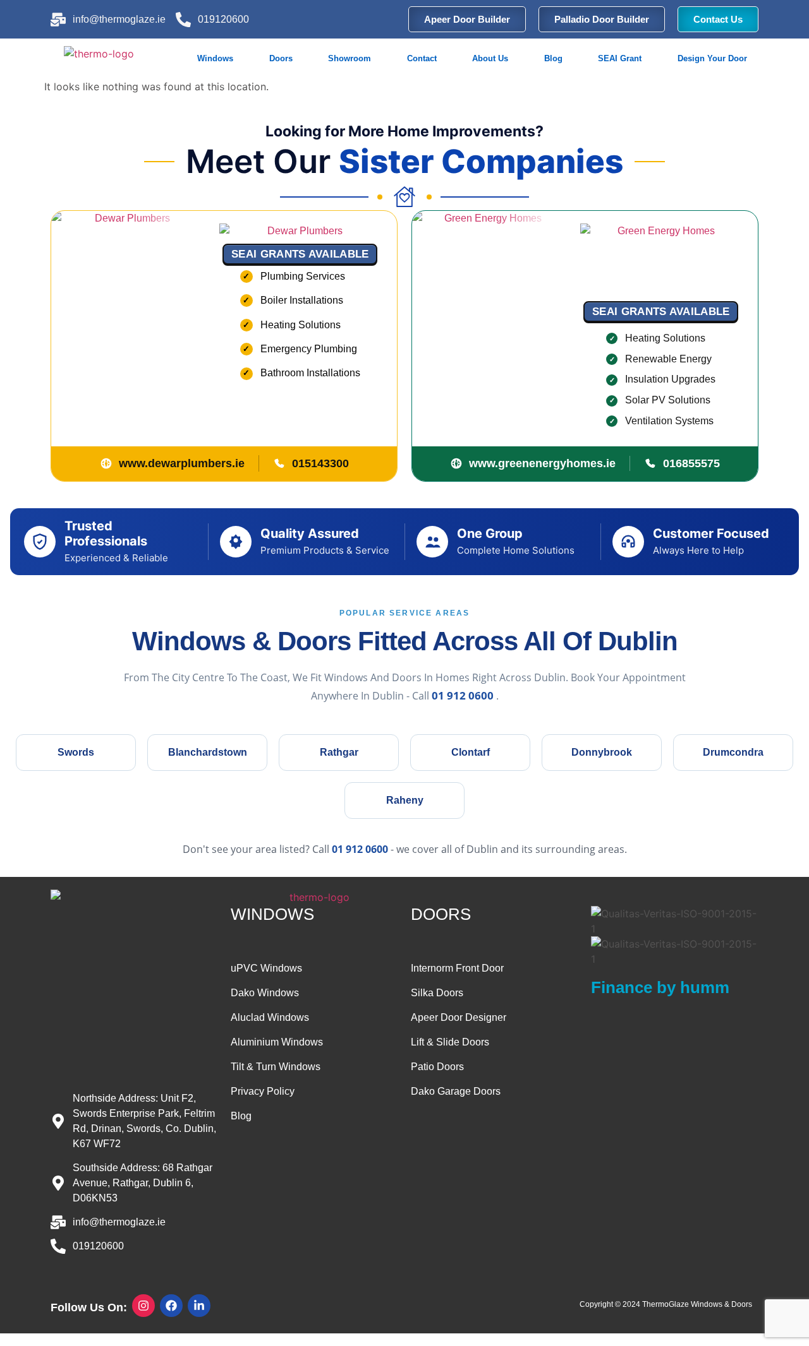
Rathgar (339, 752)
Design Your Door (712, 58)
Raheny (404, 800)
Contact (422, 58)
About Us (490, 58)
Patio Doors (437, 1066)
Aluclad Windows (270, 1017)
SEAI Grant (620, 58)
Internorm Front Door (457, 968)
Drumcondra (733, 752)
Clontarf (470, 752)
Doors (281, 58)
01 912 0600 (464, 695)
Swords (76, 752)
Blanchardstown (207, 752)
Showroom (349, 58)
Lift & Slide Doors (450, 1042)
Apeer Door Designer (458, 1017)
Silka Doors (437, 992)
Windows (215, 58)
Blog (553, 58)
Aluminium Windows (277, 1042)
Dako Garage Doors (456, 1091)
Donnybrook (601, 752)
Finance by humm (660, 987)
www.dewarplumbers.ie (182, 463)
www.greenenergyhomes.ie (542, 463)
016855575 (691, 463)
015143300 (320, 463)
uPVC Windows (266, 968)
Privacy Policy (263, 1091)
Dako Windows (265, 992)
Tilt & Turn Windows (275, 1066)
